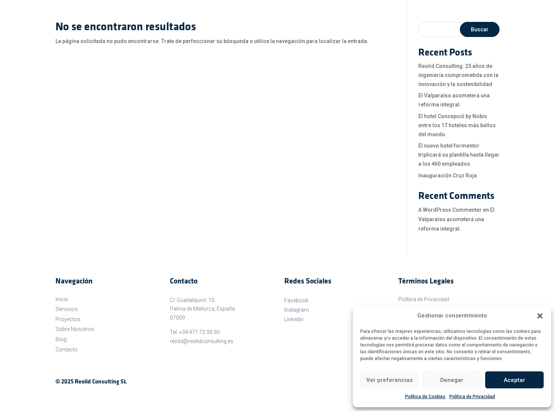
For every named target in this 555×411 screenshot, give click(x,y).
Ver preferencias (389, 380)
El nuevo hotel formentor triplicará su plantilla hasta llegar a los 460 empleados (458, 155)
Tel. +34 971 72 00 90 (195, 332)
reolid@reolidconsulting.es (201, 341)
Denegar (451, 380)
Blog (60, 339)
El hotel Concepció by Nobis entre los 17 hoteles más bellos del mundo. (457, 125)
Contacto (66, 349)
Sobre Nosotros (74, 329)
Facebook (296, 300)
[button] (540, 316)
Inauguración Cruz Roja (447, 175)
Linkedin (294, 319)
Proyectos (67, 319)
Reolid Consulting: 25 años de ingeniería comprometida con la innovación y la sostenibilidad (458, 75)
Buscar (480, 29)
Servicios (66, 309)
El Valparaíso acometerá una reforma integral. (456, 219)
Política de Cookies (425, 396)
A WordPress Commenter (450, 210)
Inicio (61, 299)
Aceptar (514, 380)
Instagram (296, 310)
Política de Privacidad (472, 396)
